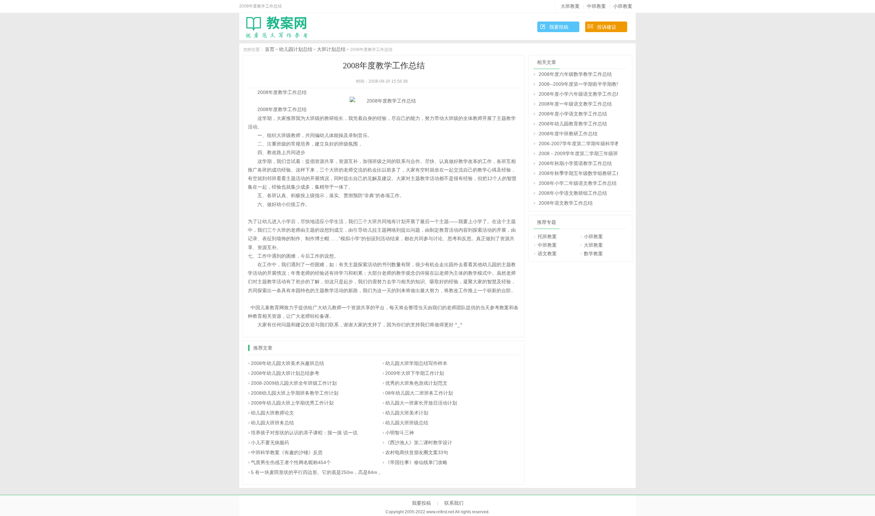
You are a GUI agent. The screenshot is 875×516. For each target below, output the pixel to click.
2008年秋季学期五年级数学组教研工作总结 (578, 173)
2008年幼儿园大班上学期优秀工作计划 (292, 403)
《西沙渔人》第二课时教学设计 (418, 442)
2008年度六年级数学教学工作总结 (575, 74)
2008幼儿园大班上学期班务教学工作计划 (294, 393)
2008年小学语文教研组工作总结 (573, 193)
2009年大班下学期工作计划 (414, 373)
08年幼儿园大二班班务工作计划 (419, 393)
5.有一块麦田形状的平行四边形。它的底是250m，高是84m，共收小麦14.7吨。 (335, 472)
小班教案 (622, 6)
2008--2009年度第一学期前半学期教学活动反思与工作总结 (578, 84)
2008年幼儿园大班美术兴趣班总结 (287, 363)
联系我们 (453, 503)
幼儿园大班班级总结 (406, 422)
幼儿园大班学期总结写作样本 (416, 363)
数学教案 (593, 253)
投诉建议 (606, 27)
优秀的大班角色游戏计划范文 (416, 383)
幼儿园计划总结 (295, 49)
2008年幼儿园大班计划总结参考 (285, 373)
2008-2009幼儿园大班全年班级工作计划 (294, 383)
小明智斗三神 (399, 432)
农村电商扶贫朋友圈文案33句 (416, 452)
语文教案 (547, 253)
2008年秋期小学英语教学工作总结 (575, 163)
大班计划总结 (331, 49)
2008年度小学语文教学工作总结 (573, 114)
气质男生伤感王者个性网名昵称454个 (291, 462)
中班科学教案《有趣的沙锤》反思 (287, 452)
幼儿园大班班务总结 (272, 422)
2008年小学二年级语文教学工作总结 (578, 183)
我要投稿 (558, 27)
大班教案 (570, 6)
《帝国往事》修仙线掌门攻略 (416, 462)
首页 (269, 49)
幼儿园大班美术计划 (406, 413)
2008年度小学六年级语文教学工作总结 (578, 94)
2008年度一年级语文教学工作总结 (575, 104)
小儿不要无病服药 (270, 442)
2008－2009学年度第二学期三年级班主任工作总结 (578, 153)
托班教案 (547, 236)
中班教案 (596, 6)
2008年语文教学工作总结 (566, 203)
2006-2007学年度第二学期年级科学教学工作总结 (578, 143)
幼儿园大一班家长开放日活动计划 (421, 403)
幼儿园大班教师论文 (272, 413)
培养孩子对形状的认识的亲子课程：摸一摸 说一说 (304, 432)
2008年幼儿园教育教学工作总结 (573, 123)
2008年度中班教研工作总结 (568, 133)
